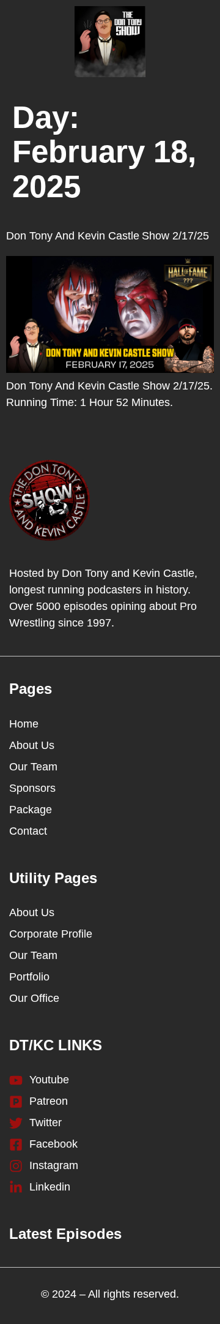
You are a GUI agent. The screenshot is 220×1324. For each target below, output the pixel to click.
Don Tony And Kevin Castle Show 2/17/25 (107, 236)
